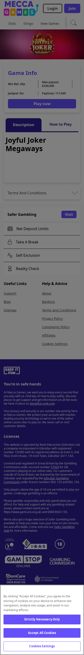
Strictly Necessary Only (42, 619)
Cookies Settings (42, 646)
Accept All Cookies (42, 633)
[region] (42, 620)
